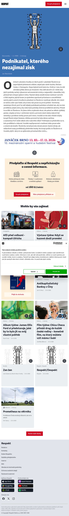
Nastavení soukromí (7, 474)
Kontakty (4, 451)
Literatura (39, 279)
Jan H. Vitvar (40, 290)
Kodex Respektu (6, 454)
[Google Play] (7, 486)
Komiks (5, 366)
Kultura (39, 231)
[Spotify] (25, 490)
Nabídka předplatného (8, 457)
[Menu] (65, 4)
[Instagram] (13, 500)
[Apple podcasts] (25, 481)
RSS (2, 464)
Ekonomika (6, 56)
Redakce (4, 447)
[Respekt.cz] (5, 4)
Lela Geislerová (7, 373)
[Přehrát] (60, 226)
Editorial (7, 407)
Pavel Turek (6, 338)
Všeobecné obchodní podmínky (11, 467)
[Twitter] (8, 500)
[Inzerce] (34, 141)
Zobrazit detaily (59, 266)
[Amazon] (7, 490)
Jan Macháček (7, 74)
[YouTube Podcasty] (25, 486)
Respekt (39, 373)
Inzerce (3, 461)
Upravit (33, 271)
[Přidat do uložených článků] (31, 226)
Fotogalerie (6, 231)
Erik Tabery (6, 420)
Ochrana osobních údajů (9, 471)
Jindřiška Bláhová (41, 342)
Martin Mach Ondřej (17, 373)
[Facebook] (3, 500)
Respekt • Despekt (42, 366)
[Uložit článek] (61, 49)
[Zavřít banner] (66, 243)
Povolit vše (56, 271)
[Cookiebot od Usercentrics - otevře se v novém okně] (54, 243)
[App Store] (7, 481)
